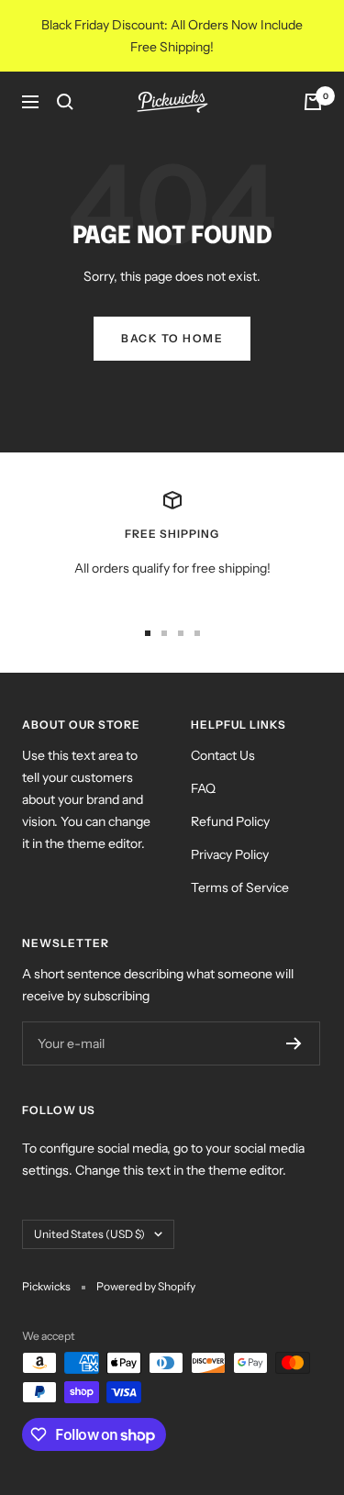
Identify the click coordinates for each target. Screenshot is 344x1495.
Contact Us (223, 755)
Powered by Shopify (145, 1286)
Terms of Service (240, 887)
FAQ (203, 788)
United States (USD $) (89, 1234)
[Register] (294, 1043)
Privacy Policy (230, 854)
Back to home (172, 338)
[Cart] (313, 102)
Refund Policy (230, 821)
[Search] (65, 102)
